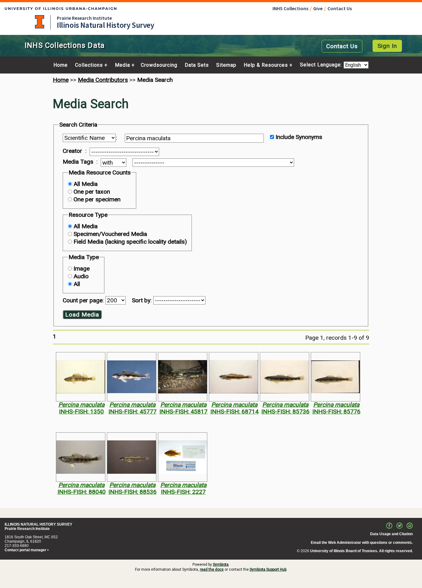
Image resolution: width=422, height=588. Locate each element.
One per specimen (97, 199)
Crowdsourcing (159, 65)
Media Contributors (103, 79)
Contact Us (339, 8)
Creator (72, 151)
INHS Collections (290, 8)
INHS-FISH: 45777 (132, 411)
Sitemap (226, 65)
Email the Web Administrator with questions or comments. (362, 542)
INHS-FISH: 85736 (285, 411)
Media (122, 65)
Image (82, 268)
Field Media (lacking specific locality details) (130, 241)
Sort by (141, 300)
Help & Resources (266, 65)
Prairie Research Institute (84, 18)
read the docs (212, 569)
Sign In (387, 45)
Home (60, 65)
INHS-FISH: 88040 (81, 491)
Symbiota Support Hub (268, 569)
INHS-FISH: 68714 (234, 411)
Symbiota (221, 564)
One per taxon (92, 191)
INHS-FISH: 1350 (81, 411)
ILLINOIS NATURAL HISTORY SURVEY (38, 524)
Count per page (83, 300)
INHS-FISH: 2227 (183, 491)
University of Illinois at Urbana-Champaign (39, 21)
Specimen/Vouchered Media (110, 233)
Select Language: (322, 65)
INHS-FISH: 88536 (132, 491)
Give (318, 8)
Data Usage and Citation (391, 534)
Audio (81, 276)
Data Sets (197, 65)
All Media (86, 183)
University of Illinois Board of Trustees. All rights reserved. (361, 551)
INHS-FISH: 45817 (183, 411)
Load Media (82, 314)
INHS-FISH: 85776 (336, 411)
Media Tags (78, 161)
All (77, 284)
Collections (89, 65)
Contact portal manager (25, 550)
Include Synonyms (299, 137)
